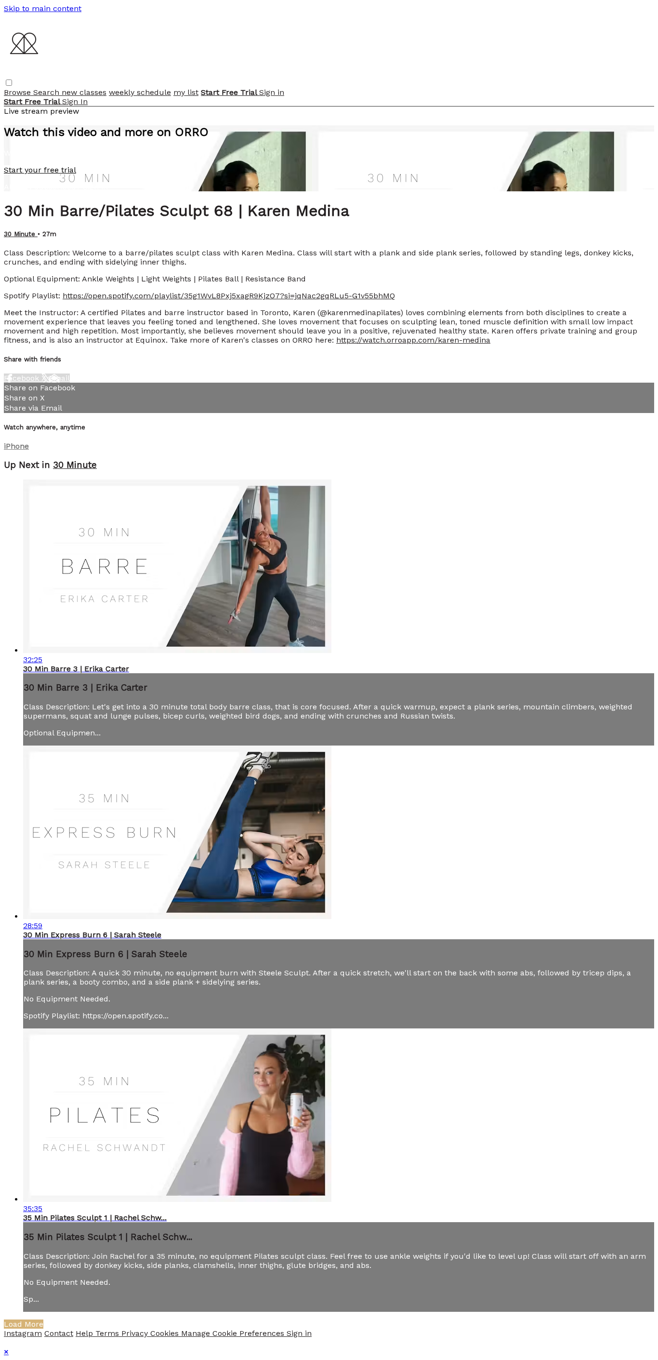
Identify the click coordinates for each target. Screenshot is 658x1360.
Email (59, 378)
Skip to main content (42, 8)
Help (85, 1333)
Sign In (75, 101)
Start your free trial (40, 169)
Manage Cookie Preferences (234, 1333)
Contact (58, 1333)
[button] (9, 83)
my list (185, 92)
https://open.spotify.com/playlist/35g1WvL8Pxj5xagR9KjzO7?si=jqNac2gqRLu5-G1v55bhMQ (229, 295)
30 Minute (21, 234)
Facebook (22, 378)
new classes (84, 92)
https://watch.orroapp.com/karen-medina (413, 340)
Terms (108, 1333)
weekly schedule (140, 92)
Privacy (135, 1333)
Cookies (165, 1333)
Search (47, 92)
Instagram (23, 1333)
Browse (18, 92)
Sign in (271, 92)
